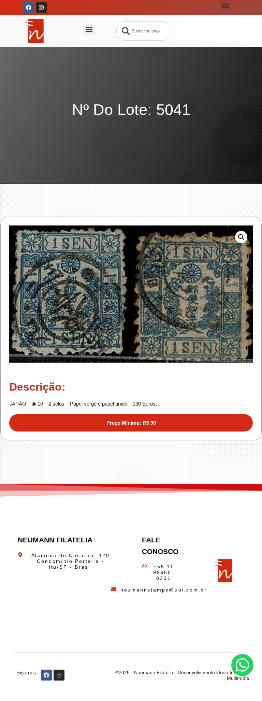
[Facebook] (28, 7)
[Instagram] (41, 7)
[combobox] (143, 31)
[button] (225, 5)
